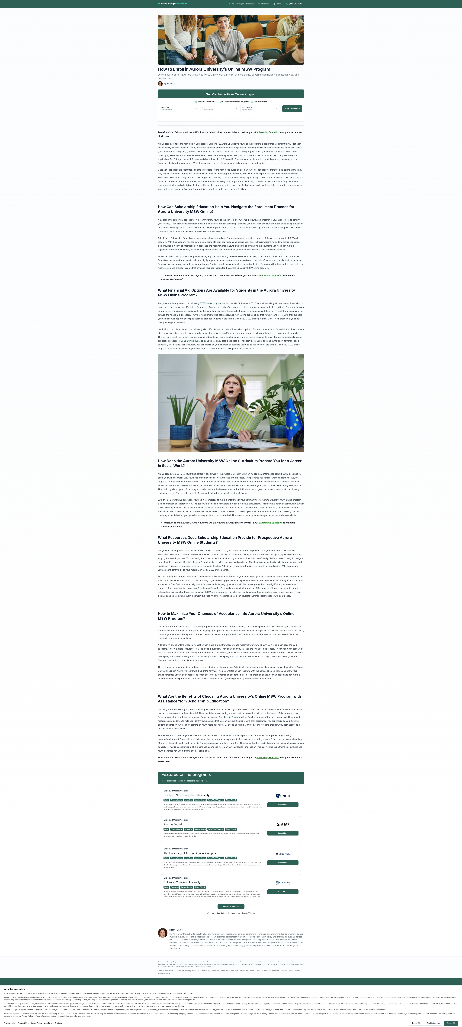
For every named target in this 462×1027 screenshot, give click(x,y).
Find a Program (263, 4)
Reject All (416, 1023)
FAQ (273, 4)
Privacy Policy (10, 1023)
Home (231, 4)
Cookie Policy (183, 1006)
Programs (250, 4)
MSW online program (210, 303)
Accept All (451, 1023)
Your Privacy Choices (53, 1023)
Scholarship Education (191, 341)
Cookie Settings (433, 1023)
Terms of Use (23, 1023)
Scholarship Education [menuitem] (268, 132)
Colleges (240, 4)
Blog (279, 4)
